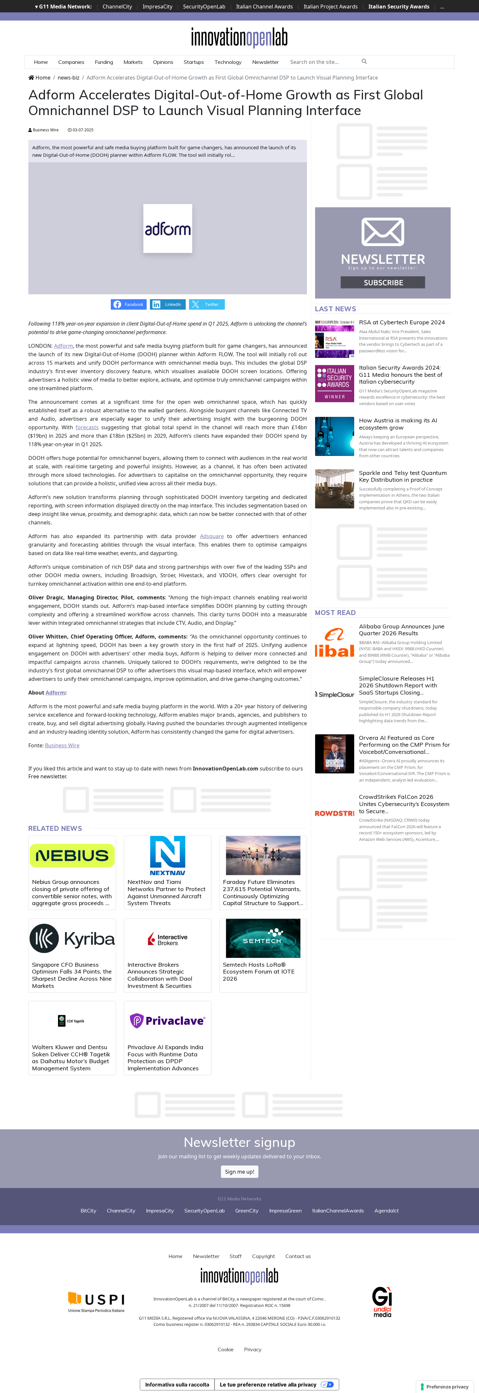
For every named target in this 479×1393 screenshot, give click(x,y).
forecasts (87, 427)
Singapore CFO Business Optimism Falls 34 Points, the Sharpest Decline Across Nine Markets (72, 975)
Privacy (253, 1349)
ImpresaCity (157, 6)
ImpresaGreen (285, 1210)
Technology (228, 62)
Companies (71, 62)
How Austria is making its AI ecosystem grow (398, 424)
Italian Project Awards (331, 6)
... (442, 6)
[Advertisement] (239, 1105)
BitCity (88, 1210)
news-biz (69, 77)
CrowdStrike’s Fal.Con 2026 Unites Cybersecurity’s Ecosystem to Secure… (404, 803)
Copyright (263, 1256)
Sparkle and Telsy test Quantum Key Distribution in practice (403, 476)
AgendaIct (386, 1210)
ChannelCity (117, 6)
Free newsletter (47, 776)
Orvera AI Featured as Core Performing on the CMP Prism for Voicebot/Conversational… (404, 744)
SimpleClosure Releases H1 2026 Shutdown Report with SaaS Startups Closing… (398, 685)
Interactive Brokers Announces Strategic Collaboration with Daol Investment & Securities (159, 975)
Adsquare (212, 536)
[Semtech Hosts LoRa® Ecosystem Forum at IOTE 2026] (263, 938)
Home (41, 62)
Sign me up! (239, 1171)
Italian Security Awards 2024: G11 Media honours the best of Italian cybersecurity (401, 374)
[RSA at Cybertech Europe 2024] (334, 338)
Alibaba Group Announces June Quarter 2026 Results (401, 630)
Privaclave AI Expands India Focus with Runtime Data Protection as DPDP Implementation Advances (165, 1057)
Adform (63, 345)
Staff (236, 1256)
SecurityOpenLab (204, 6)
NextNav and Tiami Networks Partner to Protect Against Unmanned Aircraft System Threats (166, 892)
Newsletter (265, 62)
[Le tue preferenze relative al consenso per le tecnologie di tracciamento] (445, 1387)
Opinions (163, 62)
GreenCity (247, 1210)
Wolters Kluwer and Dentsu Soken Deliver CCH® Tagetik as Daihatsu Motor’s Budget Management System (71, 1057)
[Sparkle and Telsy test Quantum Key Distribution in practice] (334, 488)
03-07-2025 (83, 130)
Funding (104, 62)
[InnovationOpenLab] (239, 37)
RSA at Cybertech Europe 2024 (402, 322)
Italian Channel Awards (264, 6)
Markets (133, 62)
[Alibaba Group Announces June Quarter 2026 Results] (334, 642)
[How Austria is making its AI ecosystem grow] (334, 436)
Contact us (298, 1256)
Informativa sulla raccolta (177, 1384)
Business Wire (45, 130)
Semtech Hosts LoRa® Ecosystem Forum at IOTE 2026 (259, 971)
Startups (194, 62)
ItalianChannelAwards (338, 1210)
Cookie (226, 1349)
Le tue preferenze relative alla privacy (268, 1384)
